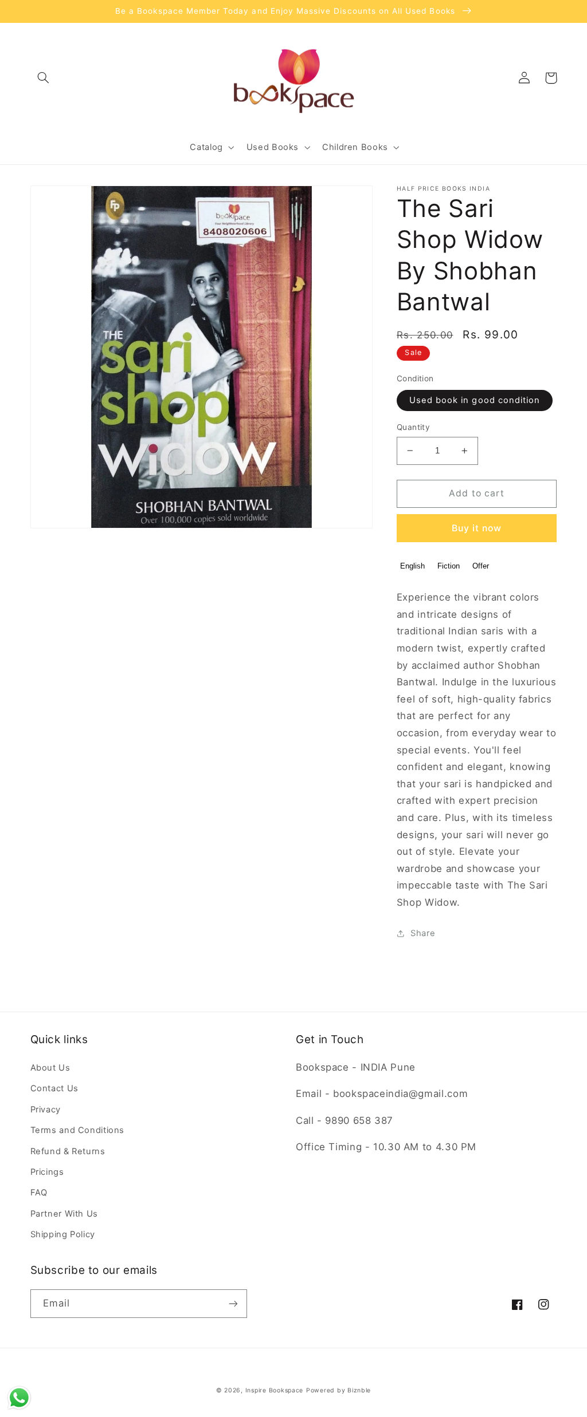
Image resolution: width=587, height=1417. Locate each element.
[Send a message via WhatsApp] (19, 1397)
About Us (50, 1068)
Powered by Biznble (338, 1390)
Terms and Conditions (77, 1130)
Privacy (45, 1109)
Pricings (47, 1172)
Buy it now (477, 528)
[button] (43, 78)
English (412, 566)
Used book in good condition (474, 400)
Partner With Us (64, 1214)
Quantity (413, 427)
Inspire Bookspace (274, 1390)
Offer (480, 566)
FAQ (39, 1192)
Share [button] (422, 933)
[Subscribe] (233, 1303)
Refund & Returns (67, 1151)
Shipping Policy (62, 1234)
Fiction (448, 566)
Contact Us (54, 1088)
